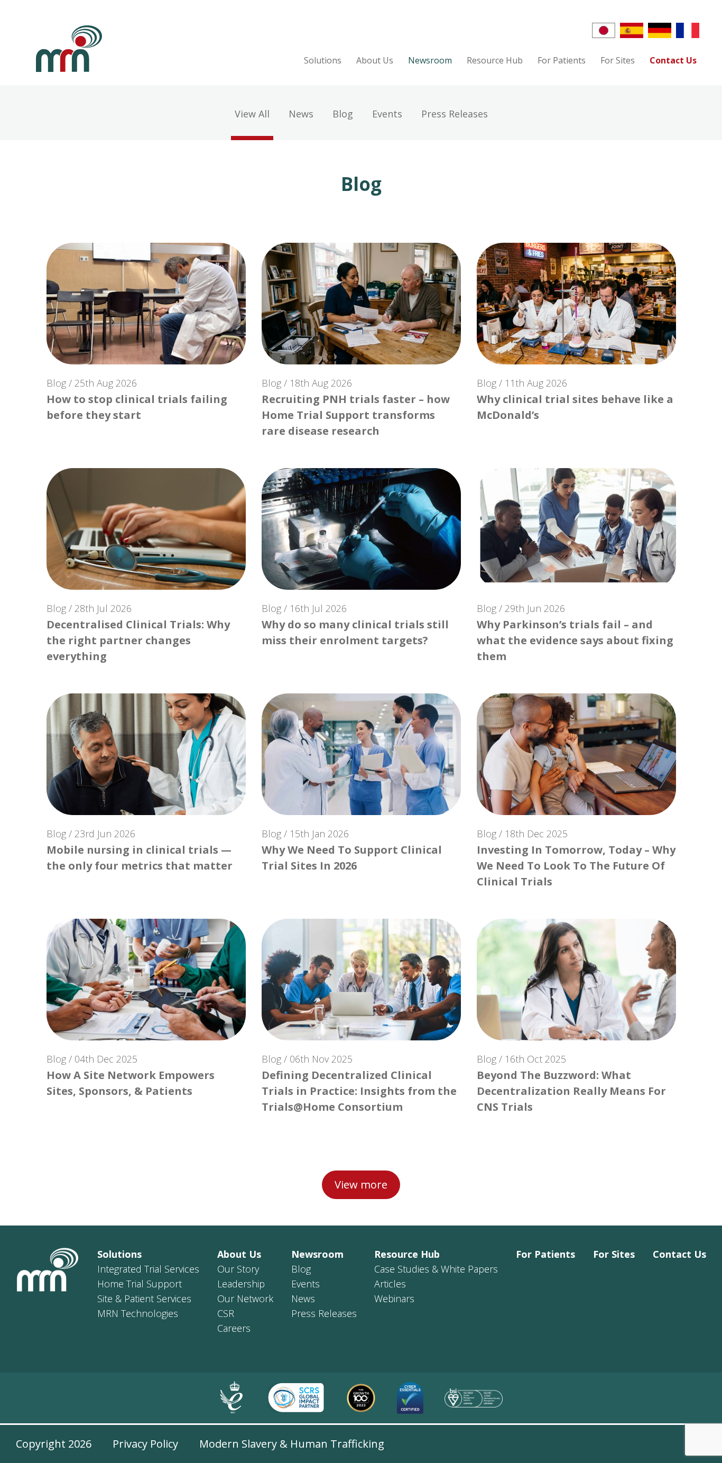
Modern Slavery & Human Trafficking (291, 1444)
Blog (301, 1269)
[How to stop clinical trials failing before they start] (146, 303)
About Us (374, 60)
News (303, 1298)
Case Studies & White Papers (436, 1269)
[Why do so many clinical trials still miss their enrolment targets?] (361, 529)
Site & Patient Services (144, 1298)
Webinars (394, 1298)
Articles (390, 1283)
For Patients (562, 60)
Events (305, 1283)
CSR (225, 1313)
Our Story (238, 1269)
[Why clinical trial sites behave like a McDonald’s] (576, 303)
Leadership (241, 1283)
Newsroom (430, 60)
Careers (234, 1328)
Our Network (245, 1298)
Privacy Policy (145, 1444)
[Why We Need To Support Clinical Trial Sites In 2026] (361, 754)
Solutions (322, 60)
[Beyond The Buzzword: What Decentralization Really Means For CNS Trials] (576, 979)
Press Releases (324, 1313)
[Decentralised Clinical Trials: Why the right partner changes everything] (146, 529)
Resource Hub (495, 60)
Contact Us (673, 60)
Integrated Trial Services (148, 1269)
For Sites (617, 60)
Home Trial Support (139, 1283)
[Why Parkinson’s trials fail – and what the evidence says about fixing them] (576, 529)
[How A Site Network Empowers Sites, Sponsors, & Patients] (146, 979)
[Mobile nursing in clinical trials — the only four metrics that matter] (146, 754)
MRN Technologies (137, 1313)
